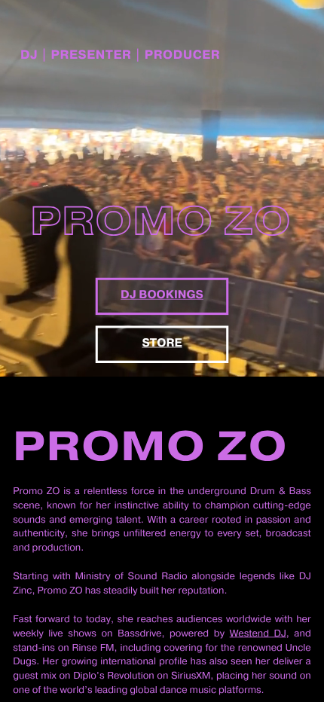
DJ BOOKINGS (162, 295)
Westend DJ (258, 633)
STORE (162, 343)
